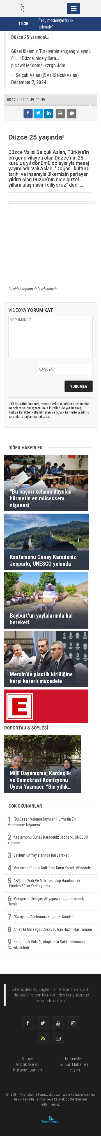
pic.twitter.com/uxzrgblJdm (38, 65)
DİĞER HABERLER (25, 447)
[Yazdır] (60, 113)
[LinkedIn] (48, 113)
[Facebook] (28, 113)
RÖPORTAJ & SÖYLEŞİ (26, 728)
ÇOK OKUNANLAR (25, 806)
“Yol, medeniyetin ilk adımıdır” (56, 24)
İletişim (74, 1070)
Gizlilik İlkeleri (27, 1064)
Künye (27, 1059)
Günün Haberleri (73, 1064)
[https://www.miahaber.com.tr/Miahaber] (22, 8)
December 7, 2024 (28, 82)
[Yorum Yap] (71, 113)
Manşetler (73, 1059)
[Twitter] (38, 113)
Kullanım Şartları (27, 1070)
